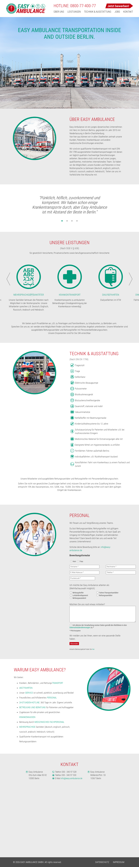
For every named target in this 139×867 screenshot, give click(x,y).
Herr (74, 561)
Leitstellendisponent (80, 595)
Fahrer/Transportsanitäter (108, 593)
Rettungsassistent (79, 598)
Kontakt (128, 11)
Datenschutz (102, 862)
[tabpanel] (69, 206)
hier (93, 649)
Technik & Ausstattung (97, 11)
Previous (8, 279)
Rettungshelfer (78, 593)
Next (131, 279)
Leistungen (74, 11)
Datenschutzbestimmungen (80, 627)
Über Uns (59, 11)
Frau (81, 561)
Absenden (74, 644)
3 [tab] (72, 222)
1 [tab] (62, 222)
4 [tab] (77, 222)
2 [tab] (67, 222)
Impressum (118, 862)
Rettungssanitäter (105, 595)
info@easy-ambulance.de (71, 778)
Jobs (117, 11)
